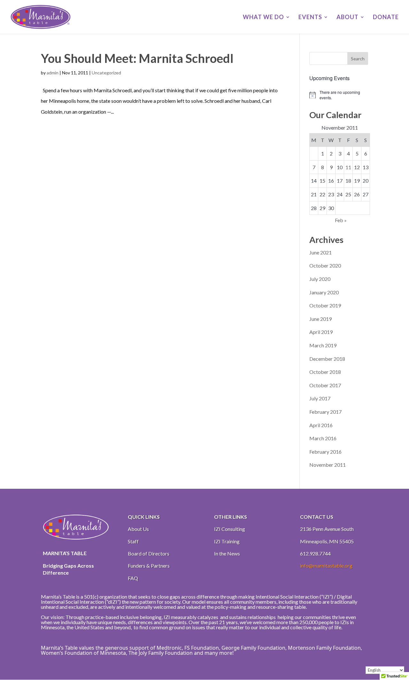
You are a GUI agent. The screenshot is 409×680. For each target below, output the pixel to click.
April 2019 (321, 332)
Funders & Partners (149, 566)
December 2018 (327, 359)
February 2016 (325, 452)
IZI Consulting (229, 529)
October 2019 (325, 305)
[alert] (338, 95)
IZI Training (227, 541)
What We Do (263, 17)
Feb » (341, 220)
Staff (133, 541)
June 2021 (320, 252)
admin (52, 72)
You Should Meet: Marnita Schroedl (137, 58)
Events (310, 17)
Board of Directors (148, 553)
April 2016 (321, 425)
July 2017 (319, 398)
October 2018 (325, 372)
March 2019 (322, 345)
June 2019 (320, 319)
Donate (386, 17)
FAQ (133, 578)
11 (348, 167)
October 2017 (325, 385)
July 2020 (319, 279)
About (347, 17)
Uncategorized (106, 72)
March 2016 (322, 438)
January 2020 (324, 292)
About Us (138, 529)
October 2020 (325, 265)
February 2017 (325, 412)
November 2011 (327, 465)
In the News (227, 553)
